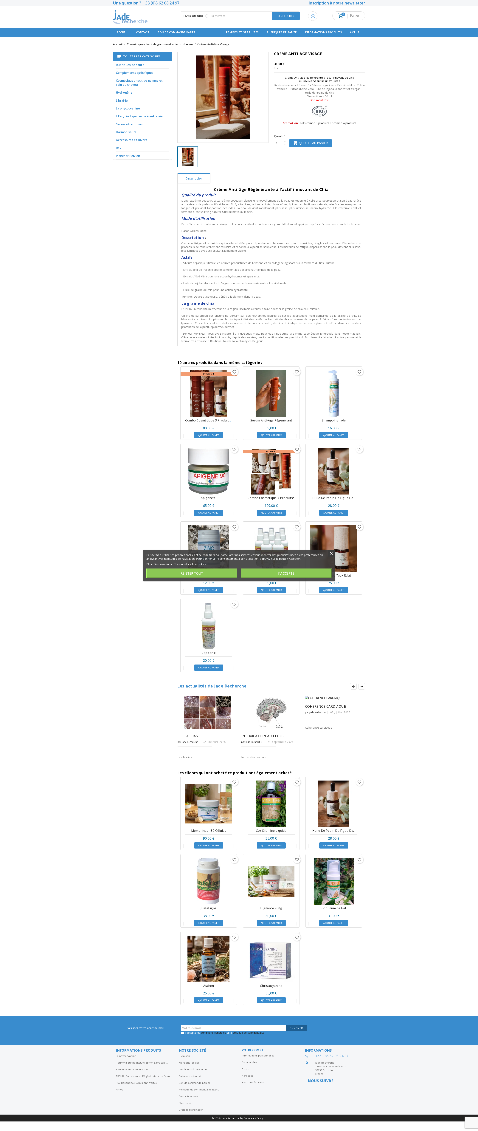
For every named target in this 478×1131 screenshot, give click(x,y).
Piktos (119, 1089)
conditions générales (213, 1032)
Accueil (122, 32)
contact (143, 32)
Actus (354, 32)
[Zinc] (209, 548)
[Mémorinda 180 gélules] (209, 804)
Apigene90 (209, 498)
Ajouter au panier (310, 143)
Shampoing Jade (334, 420)
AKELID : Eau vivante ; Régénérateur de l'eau (143, 1076)
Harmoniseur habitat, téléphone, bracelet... (142, 1062)
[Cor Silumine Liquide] (271, 804)
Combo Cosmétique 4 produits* (271, 498)
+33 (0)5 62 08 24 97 (331, 1055)
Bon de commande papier (176, 32)
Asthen (208, 986)
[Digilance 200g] (271, 881)
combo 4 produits (344, 123)
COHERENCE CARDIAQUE (325, 706)
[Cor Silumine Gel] (334, 881)
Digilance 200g (271, 908)
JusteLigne (209, 908)
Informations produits (323, 32)
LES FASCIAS (188, 736)
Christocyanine (271, 986)
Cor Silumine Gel (334, 908)
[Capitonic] (209, 626)
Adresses (247, 1075)
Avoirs (245, 1069)
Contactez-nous (188, 1096)
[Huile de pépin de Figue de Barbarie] (334, 471)
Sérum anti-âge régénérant (271, 420)
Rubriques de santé (282, 32)
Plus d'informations (159, 564)
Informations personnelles (258, 1055)
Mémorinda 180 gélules (208, 831)
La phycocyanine (126, 1056)
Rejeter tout (192, 573)
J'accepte (286, 573)
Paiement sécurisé (190, 1076)
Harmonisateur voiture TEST (133, 1069)
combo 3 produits (317, 123)
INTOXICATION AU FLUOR (263, 736)
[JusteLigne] (209, 881)
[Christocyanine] (271, 959)
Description (194, 178)
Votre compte (253, 1050)
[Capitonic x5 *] (271, 548)
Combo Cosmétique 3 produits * (209, 420)
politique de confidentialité (248, 1032)
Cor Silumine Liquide (271, 831)
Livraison (184, 1056)
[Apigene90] (209, 471)
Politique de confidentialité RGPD (199, 1089)
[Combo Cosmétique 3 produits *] (209, 393)
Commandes (249, 1062)
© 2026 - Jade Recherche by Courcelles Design (238, 1118)
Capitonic (209, 653)
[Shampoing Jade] (334, 393)
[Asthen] (209, 959)
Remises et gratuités (242, 32)
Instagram (311, 1088)
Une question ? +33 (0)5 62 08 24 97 (146, 3)
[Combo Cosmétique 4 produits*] (271, 471)
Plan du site (186, 1103)
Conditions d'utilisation (193, 1069)
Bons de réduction (253, 1082)
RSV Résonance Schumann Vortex (136, 1082)
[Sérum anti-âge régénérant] (271, 393)
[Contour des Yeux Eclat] (334, 548)
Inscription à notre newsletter (337, 3)
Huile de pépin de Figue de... (333, 498)
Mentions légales (189, 1062)
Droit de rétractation (191, 1109)
